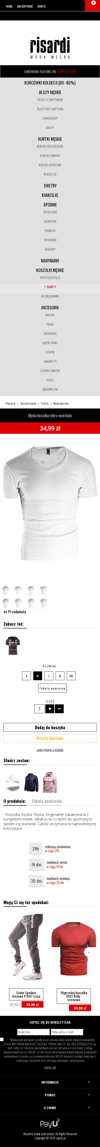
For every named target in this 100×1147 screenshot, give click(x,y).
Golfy (50, 127)
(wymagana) (50, 1050)
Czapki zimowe (50, 370)
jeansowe (50, 221)
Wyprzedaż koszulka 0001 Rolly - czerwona (74, 996)
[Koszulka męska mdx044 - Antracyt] (12, 646)
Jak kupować (25, 6)
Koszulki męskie (50, 270)
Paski (50, 324)
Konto (42, 6)
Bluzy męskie (50, 92)
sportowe (50, 211)
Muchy (50, 314)
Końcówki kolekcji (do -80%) (50, 83)
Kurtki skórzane (50, 164)
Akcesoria (50, 307)
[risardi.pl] (50, 47)
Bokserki (50, 333)
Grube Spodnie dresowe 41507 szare (26, 994)
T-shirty (50, 286)
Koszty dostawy (50, 738)
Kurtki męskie (50, 139)
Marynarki (50, 261)
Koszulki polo (50, 277)
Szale (50, 379)
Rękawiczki (50, 389)
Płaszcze (50, 174)
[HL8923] (31, 782)
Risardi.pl (10, 403)
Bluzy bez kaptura (50, 108)
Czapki (50, 352)
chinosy (50, 230)
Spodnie (50, 205)
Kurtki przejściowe (50, 146)
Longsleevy (50, 118)
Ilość (50, 701)
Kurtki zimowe (50, 155)
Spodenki (50, 239)
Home (9, 6)
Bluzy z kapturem (50, 99)
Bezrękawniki (50, 296)
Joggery (50, 249)
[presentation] (11, 952)
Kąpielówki (50, 342)
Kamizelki (50, 195)
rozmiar (50, 666)
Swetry (50, 186)
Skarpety (50, 361)
